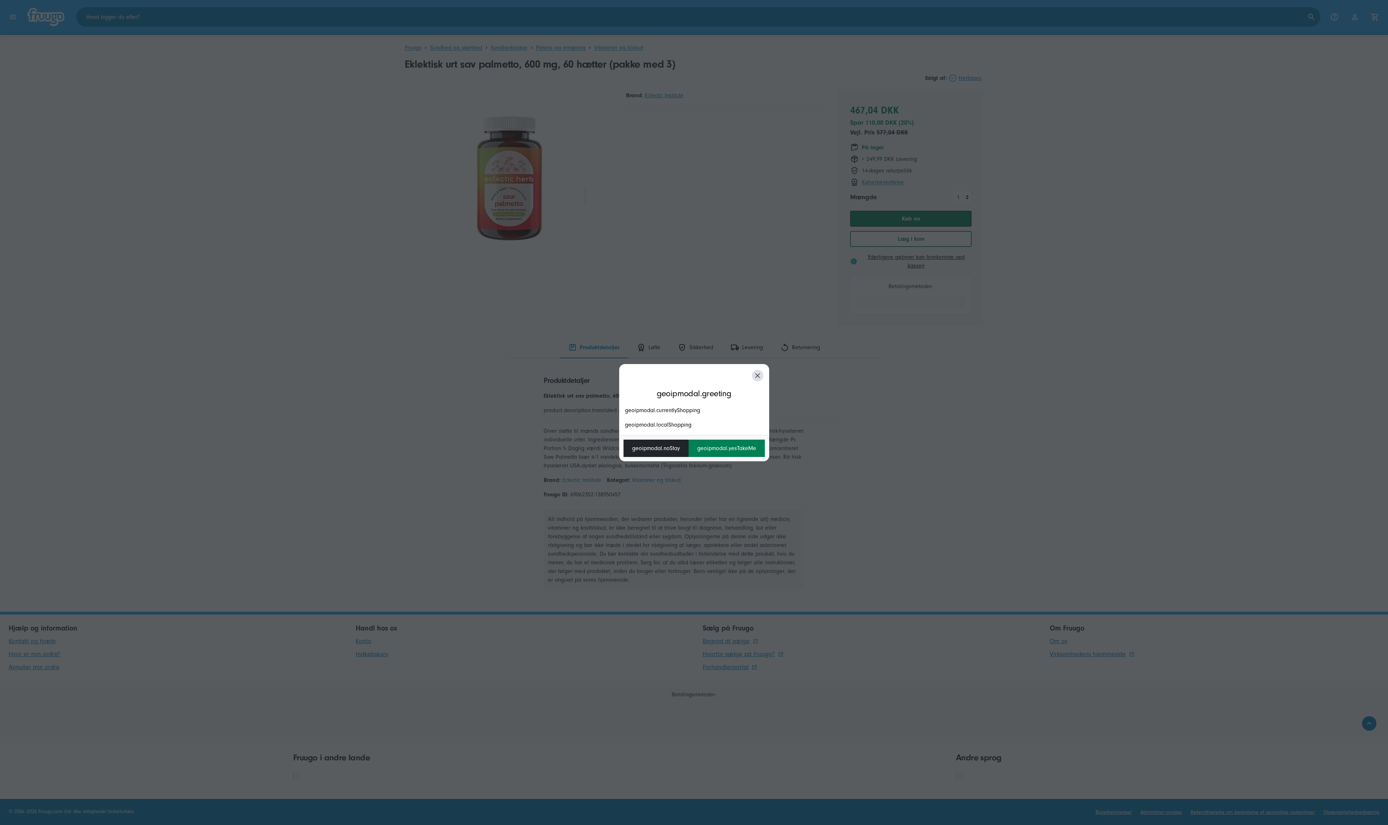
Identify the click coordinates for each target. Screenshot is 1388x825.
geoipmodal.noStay (656, 448)
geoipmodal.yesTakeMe (726, 448)
